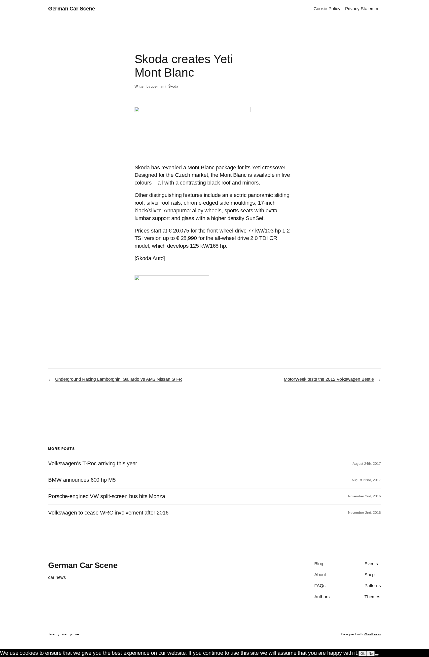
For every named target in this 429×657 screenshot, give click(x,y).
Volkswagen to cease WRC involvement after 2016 (108, 513)
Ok (362, 654)
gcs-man (157, 86)
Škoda (173, 86)
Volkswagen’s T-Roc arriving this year (92, 464)
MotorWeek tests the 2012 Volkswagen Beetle (329, 379)
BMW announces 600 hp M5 (82, 480)
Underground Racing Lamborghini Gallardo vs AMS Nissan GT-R (118, 379)
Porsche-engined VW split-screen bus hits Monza (106, 496)
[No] (377, 655)
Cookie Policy (327, 8)
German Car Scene (71, 8)
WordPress (372, 634)
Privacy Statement (363, 8)
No (371, 654)
